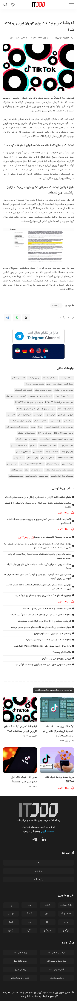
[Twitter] (26, 317)
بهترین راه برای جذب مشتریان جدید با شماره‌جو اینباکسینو (43, 595)
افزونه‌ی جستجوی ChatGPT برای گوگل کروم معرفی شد (44, 621)
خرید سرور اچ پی (66, 445)
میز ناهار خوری (55, 420)
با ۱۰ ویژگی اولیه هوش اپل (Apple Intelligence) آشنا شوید (42, 646)
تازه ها (32, 37)
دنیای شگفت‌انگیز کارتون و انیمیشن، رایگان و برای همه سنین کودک (38, 497)
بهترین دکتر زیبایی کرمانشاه (20, 420)
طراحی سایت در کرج (19, 445)
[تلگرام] (34, 840)
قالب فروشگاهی (18, 378)
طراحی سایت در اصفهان (63, 390)
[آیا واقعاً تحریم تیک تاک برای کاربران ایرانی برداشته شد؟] (20, 709)
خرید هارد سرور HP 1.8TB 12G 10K (59, 402)
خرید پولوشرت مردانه (43, 390)
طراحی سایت (50, 414)
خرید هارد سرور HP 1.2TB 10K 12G (29, 402)
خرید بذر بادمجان (24, 414)
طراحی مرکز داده (33, 378)
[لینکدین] (43, 840)
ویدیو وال (33, 439)
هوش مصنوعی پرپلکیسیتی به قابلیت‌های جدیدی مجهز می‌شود (41, 627)
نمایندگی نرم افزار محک (64, 396)
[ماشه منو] (69, 4)
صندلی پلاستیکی (40, 420)
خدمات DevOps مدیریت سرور (32, 463)
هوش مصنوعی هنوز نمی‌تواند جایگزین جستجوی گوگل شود (42, 664)
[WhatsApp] (17, 317)
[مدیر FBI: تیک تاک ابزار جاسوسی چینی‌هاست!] (20, 760)
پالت (26, 470)
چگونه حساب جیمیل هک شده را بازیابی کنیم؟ (48, 639)
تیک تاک (56, 305)
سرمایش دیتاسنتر (50, 378)
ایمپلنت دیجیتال (53, 463)
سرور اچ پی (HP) (45, 433)
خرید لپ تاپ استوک (26, 433)
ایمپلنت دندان (32, 457)
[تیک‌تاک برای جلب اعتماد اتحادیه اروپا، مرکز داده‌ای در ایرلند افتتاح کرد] (57, 709)
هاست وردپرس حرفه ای (34, 384)
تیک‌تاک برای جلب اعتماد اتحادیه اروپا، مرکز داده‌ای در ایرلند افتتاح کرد (58, 731)
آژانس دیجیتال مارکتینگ (16, 396)
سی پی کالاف (21, 439)
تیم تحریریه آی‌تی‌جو (64, 37)
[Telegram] (7, 317)
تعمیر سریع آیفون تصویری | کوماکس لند (56, 439)
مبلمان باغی (68, 420)
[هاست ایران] (38, 351)
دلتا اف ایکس (18, 457)
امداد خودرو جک (51, 451)
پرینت (33, 427)
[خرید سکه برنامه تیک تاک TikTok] (57, 760)
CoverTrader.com (65, 457)
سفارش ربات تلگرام (65, 408)
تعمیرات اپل (37, 451)
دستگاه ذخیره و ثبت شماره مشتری (59, 470)
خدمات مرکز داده (66, 378)
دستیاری (33, 445)
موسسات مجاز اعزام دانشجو (62, 476)
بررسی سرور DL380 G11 (63, 433)
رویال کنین (68, 384)
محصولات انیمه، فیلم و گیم (17, 427)
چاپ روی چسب (67, 451)
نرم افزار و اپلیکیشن (19, 37)
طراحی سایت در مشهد (47, 445)
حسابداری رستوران (23, 451)
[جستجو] (6, 4)
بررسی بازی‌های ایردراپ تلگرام (56, 658)
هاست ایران (47, 831)
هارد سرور (11, 414)
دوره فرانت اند (36, 470)
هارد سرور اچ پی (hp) (26, 408)
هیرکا (40, 427)
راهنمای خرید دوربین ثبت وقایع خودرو (52, 633)
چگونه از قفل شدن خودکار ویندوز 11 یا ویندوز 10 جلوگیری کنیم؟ (40, 614)
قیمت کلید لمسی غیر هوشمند (40, 396)
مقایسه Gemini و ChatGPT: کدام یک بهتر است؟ (47, 608)
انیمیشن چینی (12, 463)
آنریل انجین (37, 414)
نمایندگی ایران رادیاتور (46, 408)
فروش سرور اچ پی (54, 384)
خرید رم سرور (67, 463)
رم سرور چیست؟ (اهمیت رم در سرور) (52, 537)
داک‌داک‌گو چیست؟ (62, 652)
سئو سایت (43, 476)
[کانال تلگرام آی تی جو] (38, 336)
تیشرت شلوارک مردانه (23, 390)
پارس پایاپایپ (31, 476)
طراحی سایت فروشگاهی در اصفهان (59, 427)
